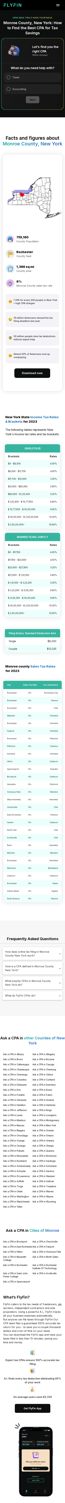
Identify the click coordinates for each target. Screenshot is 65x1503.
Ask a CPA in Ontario (43, 1135)
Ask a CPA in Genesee (14, 1100)
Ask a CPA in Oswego (14, 1145)
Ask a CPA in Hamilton (14, 1105)
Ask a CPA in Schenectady (17, 1166)
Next (32, 99)
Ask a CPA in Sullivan (43, 1181)
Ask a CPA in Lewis (13, 1115)
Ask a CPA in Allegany (43, 1054)
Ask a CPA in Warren (43, 1191)
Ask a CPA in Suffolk (13, 1181)
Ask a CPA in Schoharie (44, 1166)
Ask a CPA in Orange (14, 1140)
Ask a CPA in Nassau (13, 1125)
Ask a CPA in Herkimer (44, 1105)
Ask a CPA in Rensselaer (15, 1155)
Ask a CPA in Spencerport (16, 1281)
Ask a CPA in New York (44, 1125)
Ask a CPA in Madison (14, 1120)
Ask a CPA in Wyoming (44, 1201)
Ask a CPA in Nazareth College (14, 1258)
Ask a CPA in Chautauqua (16, 1069)
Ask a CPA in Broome (43, 1059)
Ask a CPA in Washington (16, 1196)
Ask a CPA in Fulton (42, 1095)
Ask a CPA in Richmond (44, 1155)
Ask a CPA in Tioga (13, 1186)
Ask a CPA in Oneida (43, 1130)
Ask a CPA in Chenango (15, 1074)
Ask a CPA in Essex (42, 1089)
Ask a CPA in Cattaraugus (16, 1064)
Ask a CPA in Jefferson (15, 1110)
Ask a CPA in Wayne (42, 1196)
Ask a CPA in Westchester (16, 1201)
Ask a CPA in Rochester (15, 1265)
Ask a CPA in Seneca (43, 1171)
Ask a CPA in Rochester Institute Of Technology (44, 1267)
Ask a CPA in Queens (43, 1150)
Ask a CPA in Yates (12, 1206)
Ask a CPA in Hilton (13, 1251)
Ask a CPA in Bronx (13, 1059)
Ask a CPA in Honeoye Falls (46, 1251)
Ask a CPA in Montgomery (45, 1120)
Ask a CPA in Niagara (14, 1130)
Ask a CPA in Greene (43, 1100)
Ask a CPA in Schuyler (14, 1171)
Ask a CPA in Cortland (43, 1079)
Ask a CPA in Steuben (43, 1176)
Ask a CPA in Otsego (43, 1145)
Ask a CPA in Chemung (44, 1069)
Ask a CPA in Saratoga (44, 1161)
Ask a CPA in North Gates (45, 1256)
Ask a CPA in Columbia (14, 1079)
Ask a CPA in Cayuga (43, 1064)
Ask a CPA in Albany (13, 1054)
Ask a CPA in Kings (42, 1110)
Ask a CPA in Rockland (15, 1161)
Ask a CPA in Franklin (14, 1095)
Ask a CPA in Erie (12, 1089)
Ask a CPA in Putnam (13, 1150)
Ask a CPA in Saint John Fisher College (15, 1275)
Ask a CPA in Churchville (45, 1241)
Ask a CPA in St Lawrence (16, 1176)
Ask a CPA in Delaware (15, 1084)
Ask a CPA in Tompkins (44, 1186)
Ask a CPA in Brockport (15, 1241)
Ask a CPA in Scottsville (44, 1273)
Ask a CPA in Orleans (43, 1140)
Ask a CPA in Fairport (43, 1246)
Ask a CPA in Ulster (13, 1191)
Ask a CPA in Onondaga (15, 1135)
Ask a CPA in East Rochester (17, 1246)
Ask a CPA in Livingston (44, 1115)
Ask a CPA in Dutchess (44, 1084)
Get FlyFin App (32, 1408)
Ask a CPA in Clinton (42, 1074)
